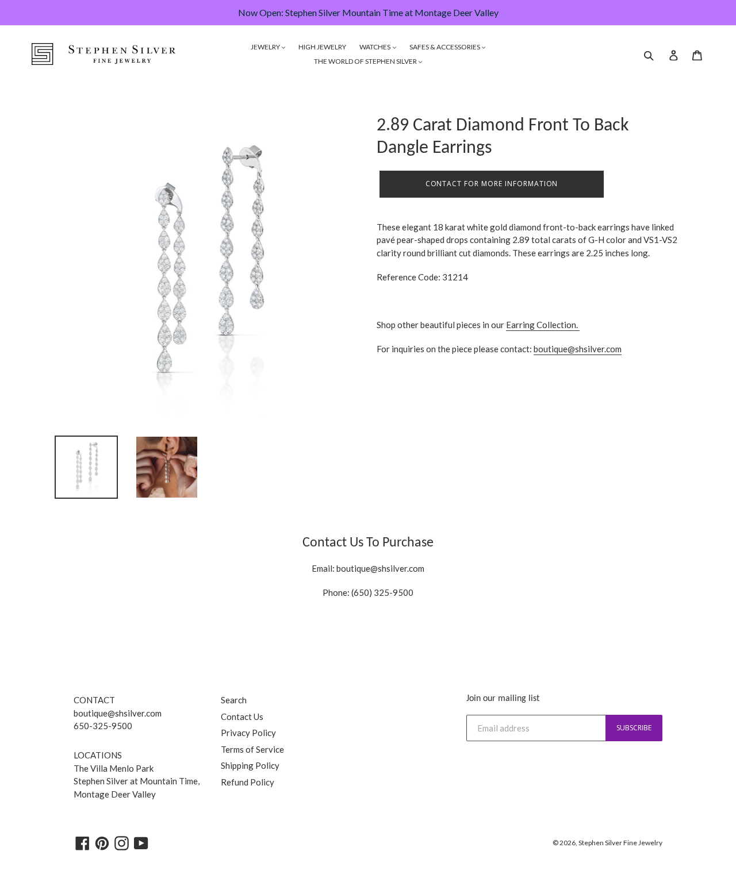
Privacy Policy (248, 732)
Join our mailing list (502, 698)
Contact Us (242, 716)
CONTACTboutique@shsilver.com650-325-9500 (118, 713)
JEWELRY (266, 47)
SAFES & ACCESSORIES (445, 47)
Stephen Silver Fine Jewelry (620, 842)
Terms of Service (252, 749)
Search (234, 700)
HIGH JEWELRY (322, 47)
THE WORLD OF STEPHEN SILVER (366, 61)
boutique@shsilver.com (578, 349)
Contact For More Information (491, 183)
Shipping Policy (250, 765)
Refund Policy (247, 782)
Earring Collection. (543, 324)
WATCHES (375, 47)
